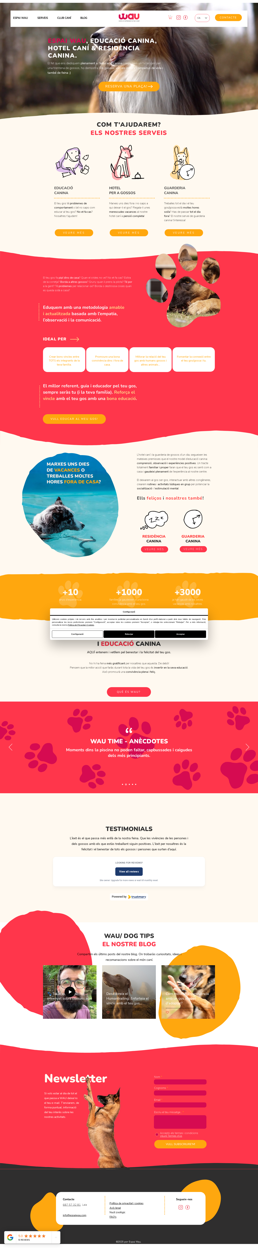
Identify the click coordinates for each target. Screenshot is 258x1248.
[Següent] (247, 747)
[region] (64, 359)
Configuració (77, 634)
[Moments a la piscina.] (125, 784)
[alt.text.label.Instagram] (178, 17)
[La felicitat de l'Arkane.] (128, 784)
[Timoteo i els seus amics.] (122, 784)
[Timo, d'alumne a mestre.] (132, 784)
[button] (170, 17)
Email (157, 1100)
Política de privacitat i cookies (126, 1203)
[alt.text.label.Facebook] (185, 17)
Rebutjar (129, 634)
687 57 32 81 (72, 1205)
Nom (157, 1077)
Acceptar (180, 634)
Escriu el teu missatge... (168, 1112)
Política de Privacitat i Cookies (81, 625)
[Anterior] (10, 747)
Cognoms (160, 1088)
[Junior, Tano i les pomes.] (135, 784)
